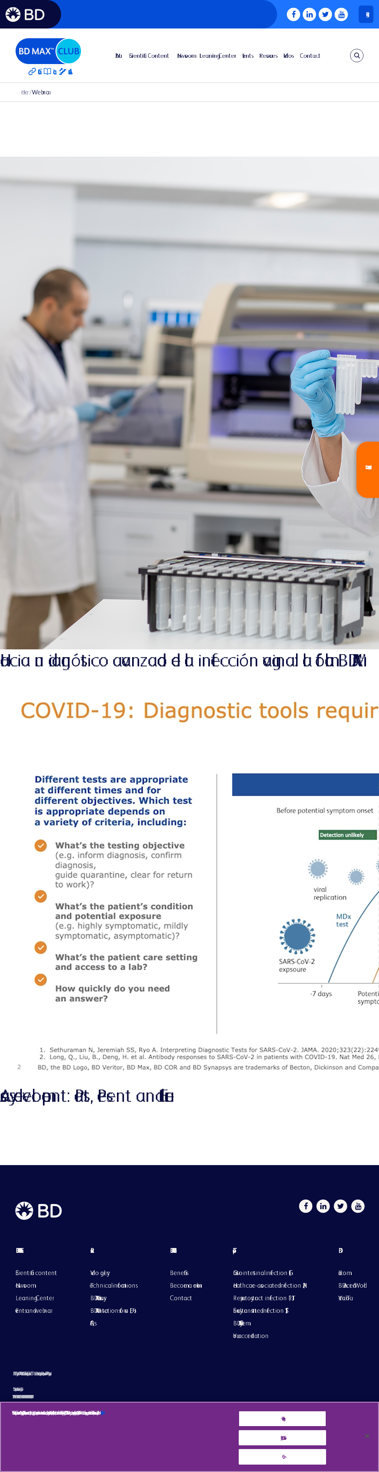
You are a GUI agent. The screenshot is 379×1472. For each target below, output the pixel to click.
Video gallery (98, 1273)
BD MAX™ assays (97, 1298)
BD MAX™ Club (171, 1250)
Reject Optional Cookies (282, 1438)
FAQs (92, 1323)
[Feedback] (367, 470)
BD (350, 1256)
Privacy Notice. (101, 1412)
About (118, 55)
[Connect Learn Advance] (48, 55)
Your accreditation (251, 1335)
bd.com (342, 1273)
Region (366, 14)
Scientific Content (149, 55)
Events (246, 55)
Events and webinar (33, 1310)
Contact (310, 55)
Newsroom (184, 55)
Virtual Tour (344, 1298)
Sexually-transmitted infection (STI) (260, 1310)
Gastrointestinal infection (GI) (262, 1273)
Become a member (185, 1285)
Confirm (282, 1457)
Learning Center (216, 55)
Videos (288, 55)
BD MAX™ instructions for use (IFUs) (113, 1310)
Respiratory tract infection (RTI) (263, 1298)
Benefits (178, 1273)
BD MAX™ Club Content (18, 1250)
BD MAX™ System (239, 1323)
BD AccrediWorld (350, 1285)
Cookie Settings (282, 1418)
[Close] (367, 1436)
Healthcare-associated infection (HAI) (269, 1285)
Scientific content (36, 1273)
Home (24, 92)
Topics (269, 1256)
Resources (267, 55)
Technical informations (112, 1285)
